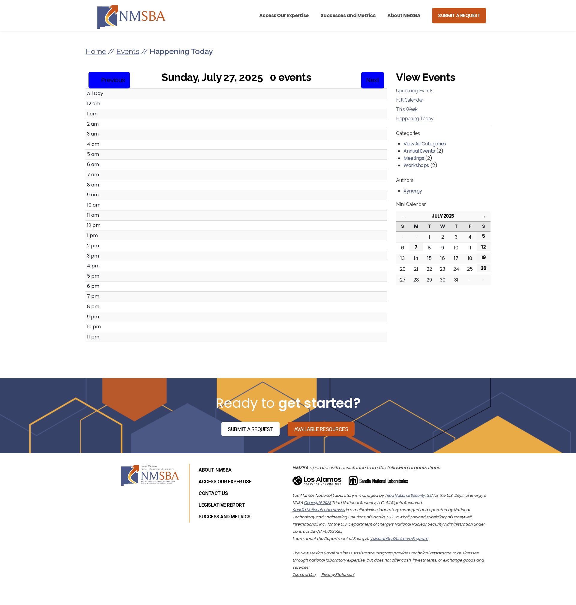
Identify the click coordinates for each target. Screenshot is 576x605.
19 (483, 257)
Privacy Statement (338, 574)
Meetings (414, 158)
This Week (407, 109)
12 (483, 246)
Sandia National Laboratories (318, 510)
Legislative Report (222, 505)
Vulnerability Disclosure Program (399, 538)
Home (96, 51)
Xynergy (413, 190)
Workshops (416, 165)
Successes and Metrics (348, 15)
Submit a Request (459, 15)
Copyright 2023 (317, 502)
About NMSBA (404, 15)
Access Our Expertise (284, 15)
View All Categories (425, 143)
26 (484, 268)
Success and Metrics (224, 517)
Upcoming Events (415, 91)
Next (372, 80)
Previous (113, 80)
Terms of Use (303, 574)
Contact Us (213, 493)
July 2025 (443, 216)
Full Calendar (409, 100)
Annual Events (419, 151)
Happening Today (415, 118)
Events (127, 51)
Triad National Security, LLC (408, 495)
